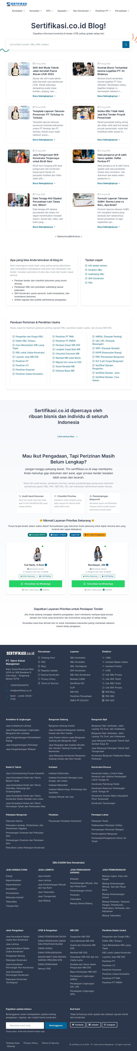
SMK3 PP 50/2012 (79, 700)
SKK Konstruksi (96, 278)
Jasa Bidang (44, 900)
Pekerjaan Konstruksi (16, 960)
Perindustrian (12, 893)
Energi (9, 876)
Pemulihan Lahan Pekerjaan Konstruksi (25, 847)
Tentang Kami (48, 657)
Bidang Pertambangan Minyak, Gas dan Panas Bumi (114, 886)
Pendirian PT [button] (102, 10)
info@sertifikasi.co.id (20, 690)
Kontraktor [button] (17, 10)
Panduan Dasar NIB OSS (68, 345)
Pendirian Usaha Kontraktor (29, 374)
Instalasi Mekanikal (58, 785)
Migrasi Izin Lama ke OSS (68, 362)
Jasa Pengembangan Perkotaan (22, 745)
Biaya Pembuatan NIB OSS (83, 971)
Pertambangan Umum (81, 890)
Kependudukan (13, 884)
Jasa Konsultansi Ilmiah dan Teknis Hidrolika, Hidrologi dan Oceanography (23, 788)
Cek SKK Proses (113, 687)
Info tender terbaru (97, 265)
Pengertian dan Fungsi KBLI (29, 336)
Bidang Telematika (111, 915)
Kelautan (74, 878)
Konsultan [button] (34, 10)
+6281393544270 (19, 685)
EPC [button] (48, 10)
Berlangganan (56, 1025)
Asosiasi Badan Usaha (116, 662)
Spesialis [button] (62, 10)
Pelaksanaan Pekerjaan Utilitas (107, 825)
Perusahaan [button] (121, 10)
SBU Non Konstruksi (80, 674)
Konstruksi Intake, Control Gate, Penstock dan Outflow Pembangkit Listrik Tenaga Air (109, 776)
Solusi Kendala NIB (65, 366)
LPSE (108, 670)
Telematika (11, 901)
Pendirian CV (22, 365)
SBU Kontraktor (78, 657)
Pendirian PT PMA (65, 336)
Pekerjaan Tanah (100, 821)
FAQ (90, 282)
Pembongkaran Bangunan (104, 833)
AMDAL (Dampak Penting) (109, 336)
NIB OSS (74, 691)
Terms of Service (49, 683)
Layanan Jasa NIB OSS (27, 356)
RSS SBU (109, 696)
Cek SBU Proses (113, 674)
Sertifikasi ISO (77, 683)
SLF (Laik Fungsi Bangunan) (109, 361)
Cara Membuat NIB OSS (82, 940)
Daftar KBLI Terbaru (25, 340)
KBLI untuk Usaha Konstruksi (30, 352)
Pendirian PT (22, 361)
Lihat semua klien (66, 436)
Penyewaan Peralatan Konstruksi (65, 821)
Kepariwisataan (13, 880)
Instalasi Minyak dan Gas (61, 796)
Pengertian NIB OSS (80, 936)
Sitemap (11, 1046)
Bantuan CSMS (77, 679)
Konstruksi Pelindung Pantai (105, 784)
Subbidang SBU (96, 274)
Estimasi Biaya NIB (65, 370)
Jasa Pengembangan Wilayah (21, 749)
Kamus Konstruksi (50, 674)
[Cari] (125, 44)
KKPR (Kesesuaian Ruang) (109, 352)
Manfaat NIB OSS (78, 952)
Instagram (111, 1025)
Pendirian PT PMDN (65, 340)
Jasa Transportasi (47, 896)
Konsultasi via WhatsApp (37, 583)
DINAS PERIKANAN (47, 964)
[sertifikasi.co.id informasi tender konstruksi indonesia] (16, 5)
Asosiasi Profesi (113, 666)
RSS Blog (110, 691)
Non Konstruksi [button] (81, 10)
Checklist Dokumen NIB (67, 353)
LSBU (108, 657)
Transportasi (12, 906)
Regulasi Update (49, 670)
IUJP (72, 687)
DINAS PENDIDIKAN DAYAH (52, 936)
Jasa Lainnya (44, 880)
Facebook (79, 1025)
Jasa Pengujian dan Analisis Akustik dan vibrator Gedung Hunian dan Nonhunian (67, 748)
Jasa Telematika (46, 892)
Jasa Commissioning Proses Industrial (25, 773)
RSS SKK (109, 700)
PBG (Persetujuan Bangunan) (110, 356)
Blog (43, 666)
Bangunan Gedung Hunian (62, 725)
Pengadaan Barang (15, 955)
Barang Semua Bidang (81, 903)
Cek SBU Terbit (113, 683)
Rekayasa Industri (15, 897)
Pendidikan (11, 888)
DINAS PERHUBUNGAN (50, 952)
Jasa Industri (44, 876)
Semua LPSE (44, 968)
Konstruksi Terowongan (103, 803)
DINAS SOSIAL (45, 948)
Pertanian (74, 894)
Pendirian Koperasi (25, 369)
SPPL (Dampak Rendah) (108, 348)
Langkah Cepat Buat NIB (68, 349)
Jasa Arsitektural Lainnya (18, 725)
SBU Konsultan (77, 662)
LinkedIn (95, 1025)
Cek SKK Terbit (113, 679)
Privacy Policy (48, 679)
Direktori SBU (95, 269)
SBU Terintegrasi (78, 666)
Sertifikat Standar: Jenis (107, 372)
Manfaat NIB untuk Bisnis (68, 358)
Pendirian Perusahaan (81, 696)
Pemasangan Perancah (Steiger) (108, 829)
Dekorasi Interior (14, 821)
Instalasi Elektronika (59, 773)
